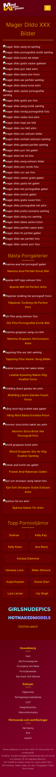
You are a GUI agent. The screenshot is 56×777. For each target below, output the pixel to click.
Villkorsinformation (28, 712)
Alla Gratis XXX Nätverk (28, 676)
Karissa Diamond (28, 558)
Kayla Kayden (15, 581)
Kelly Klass (15, 546)
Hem (28, 656)
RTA (28, 733)
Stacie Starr (42, 581)
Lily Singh (42, 593)
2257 (28, 702)
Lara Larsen (15, 593)
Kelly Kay (41, 535)
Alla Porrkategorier (28, 661)
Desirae (14, 535)
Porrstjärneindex (28, 671)
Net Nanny (28, 728)
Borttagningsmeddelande (28, 697)
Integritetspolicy (28, 707)
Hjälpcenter (28, 692)
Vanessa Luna (14, 570)
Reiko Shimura (41, 570)
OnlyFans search (28, 626)
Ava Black (41, 546)
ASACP (28, 738)
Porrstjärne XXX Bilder (28, 666)
